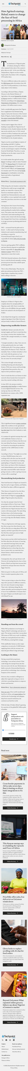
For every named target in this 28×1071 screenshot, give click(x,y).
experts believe (18, 694)
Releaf (3, 162)
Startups (8, 52)
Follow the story (11, 808)
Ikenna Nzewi (12, 164)
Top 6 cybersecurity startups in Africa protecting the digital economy (18, 687)
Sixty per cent (5, 692)
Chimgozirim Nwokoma (10, 45)
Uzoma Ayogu (21, 168)
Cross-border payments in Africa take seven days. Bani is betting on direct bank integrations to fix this (18, 181)
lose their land (5, 430)
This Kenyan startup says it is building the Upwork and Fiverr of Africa (13, 846)
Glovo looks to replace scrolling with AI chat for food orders (13, 951)
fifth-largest (6, 83)
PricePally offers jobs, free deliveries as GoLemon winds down (13, 899)
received (8, 136)
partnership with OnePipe (8, 386)
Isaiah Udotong (9, 166)
